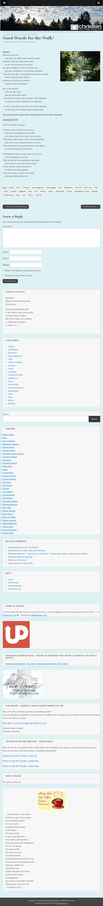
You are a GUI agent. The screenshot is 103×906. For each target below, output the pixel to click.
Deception (24, 32)
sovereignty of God (81, 191)
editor (5, 470)
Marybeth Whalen (10, 501)
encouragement (38, 188)
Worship (33, 34)
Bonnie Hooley (9, 450)
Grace (57, 32)
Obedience (12, 378)
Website (6, 265)
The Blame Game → (91, 207)
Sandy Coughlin (9, 520)
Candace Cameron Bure (13, 454)
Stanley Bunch (14, 550)
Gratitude (64, 32)
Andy (5, 438)
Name (6, 252)
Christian (26, 188)
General (50, 32)
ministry (43, 191)
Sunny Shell (8, 527)
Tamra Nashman (10, 530)
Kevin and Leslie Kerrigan (34, 550)
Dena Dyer (7, 466)
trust (23, 195)
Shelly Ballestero (10, 523)
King (30, 191)
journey (13, 191)
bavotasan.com (62, 903)
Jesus (6, 191)
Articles (6, 32)
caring (11, 188)
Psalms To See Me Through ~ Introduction (21, 761)
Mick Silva (7, 508)
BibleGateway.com (39, 615)
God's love (88, 188)
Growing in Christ (76, 32)
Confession (14, 32)
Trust (21, 34)
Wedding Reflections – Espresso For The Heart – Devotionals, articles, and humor (43, 554)
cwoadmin (8, 42)
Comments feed (15, 586)
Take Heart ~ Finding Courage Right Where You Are (25, 723)
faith (60, 188)
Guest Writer (8, 473)
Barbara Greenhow (11, 444)
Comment (7, 226)
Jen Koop (7, 482)
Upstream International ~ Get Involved (52, 664)
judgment (22, 191)
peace (50, 191)
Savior (69, 191)
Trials (15, 34)
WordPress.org (14, 589)
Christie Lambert (10, 457)
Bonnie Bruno (8, 447)
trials (18, 195)
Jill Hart (6, 488)
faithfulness (68, 188)
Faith (45, 32)
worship (38, 195)
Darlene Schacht (10, 463)
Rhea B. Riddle (9, 517)
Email (6, 258)
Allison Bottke (8, 435)
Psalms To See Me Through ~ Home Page (21, 766)
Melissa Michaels (10, 504)
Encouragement (35, 32)
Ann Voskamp (8, 441)
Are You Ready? (32, 547)
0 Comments (30, 42)
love (35, 191)
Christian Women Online (50, 901)
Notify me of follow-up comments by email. (23, 270)
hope (96, 188)
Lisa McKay (8, 498)
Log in (10, 579)
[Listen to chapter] (18, 615)
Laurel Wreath (9, 495)
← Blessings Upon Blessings (15, 207)
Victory (27, 34)
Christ (18, 188)
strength (94, 191)
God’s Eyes (22, 560)
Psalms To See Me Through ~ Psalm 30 (19, 756)
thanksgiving (8, 195)
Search (6, 414)
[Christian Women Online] (51, 18)
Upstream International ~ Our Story (20, 664)
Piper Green (8, 514)
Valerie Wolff (8, 533)
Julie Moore (8, 492)
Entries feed (13, 582)
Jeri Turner (7, 485)
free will (78, 188)
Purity (10, 381)
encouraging (51, 188)
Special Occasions (16, 388)
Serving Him (88, 32)
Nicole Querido (9, 511)
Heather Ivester (9, 476)
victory (30, 195)
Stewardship (8, 34)
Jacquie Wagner (9, 479)
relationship (60, 191)
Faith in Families (15, 362)
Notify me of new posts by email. (18, 275)
